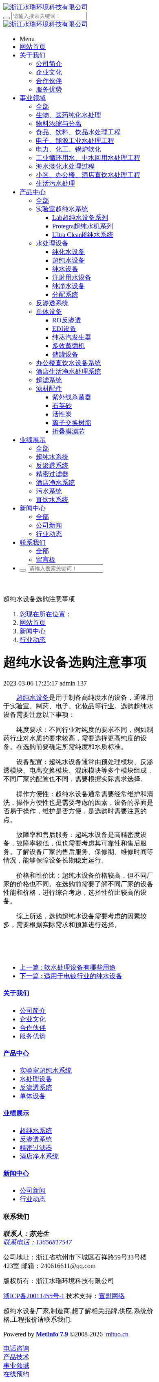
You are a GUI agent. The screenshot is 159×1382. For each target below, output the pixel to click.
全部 (42, 106)
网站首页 (33, 622)
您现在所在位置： (46, 614)
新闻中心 (33, 631)
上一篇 (68, 967)
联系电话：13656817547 (37, 1242)
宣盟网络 (112, 1295)
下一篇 (71, 975)
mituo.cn (117, 1334)
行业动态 (33, 639)
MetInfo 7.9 (52, 1334)
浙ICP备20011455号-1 (33, 1295)
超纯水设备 (32, 697)
